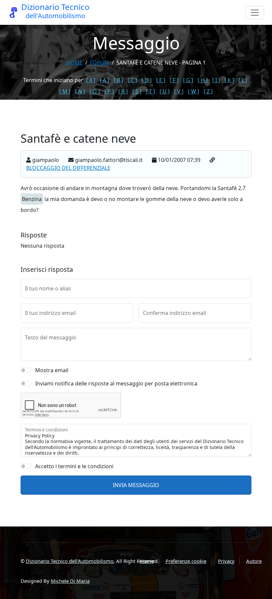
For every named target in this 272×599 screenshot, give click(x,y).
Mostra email (51, 370)
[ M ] (64, 91)
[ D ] (147, 80)
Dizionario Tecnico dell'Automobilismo (69, 561)
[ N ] (80, 91)
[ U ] (165, 91)
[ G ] (188, 80)
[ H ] (203, 80)
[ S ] (136, 91)
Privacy (226, 561)
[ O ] (95, 91)
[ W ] (193, 91)
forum (99, 62)
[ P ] (109, 91)
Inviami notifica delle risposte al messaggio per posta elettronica (116, 383)
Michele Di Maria (70, 580)
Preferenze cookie (186, 561)
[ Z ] (208, 91)
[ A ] (104, 80)
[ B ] (118, 80)
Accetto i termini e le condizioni (74, 466)
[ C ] (132, 80)
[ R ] (123, 91)
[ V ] (178, 91)
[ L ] (242, 80)
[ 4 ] (90, 80)
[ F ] (174, 80)
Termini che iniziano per (53, 80)
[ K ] (229, 80)
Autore (254, 561)
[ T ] (150, 91)
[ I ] (216, 80)
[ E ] (160, 80)
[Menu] (254, 12)
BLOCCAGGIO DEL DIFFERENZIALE (68, 168)
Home (74, 62)
